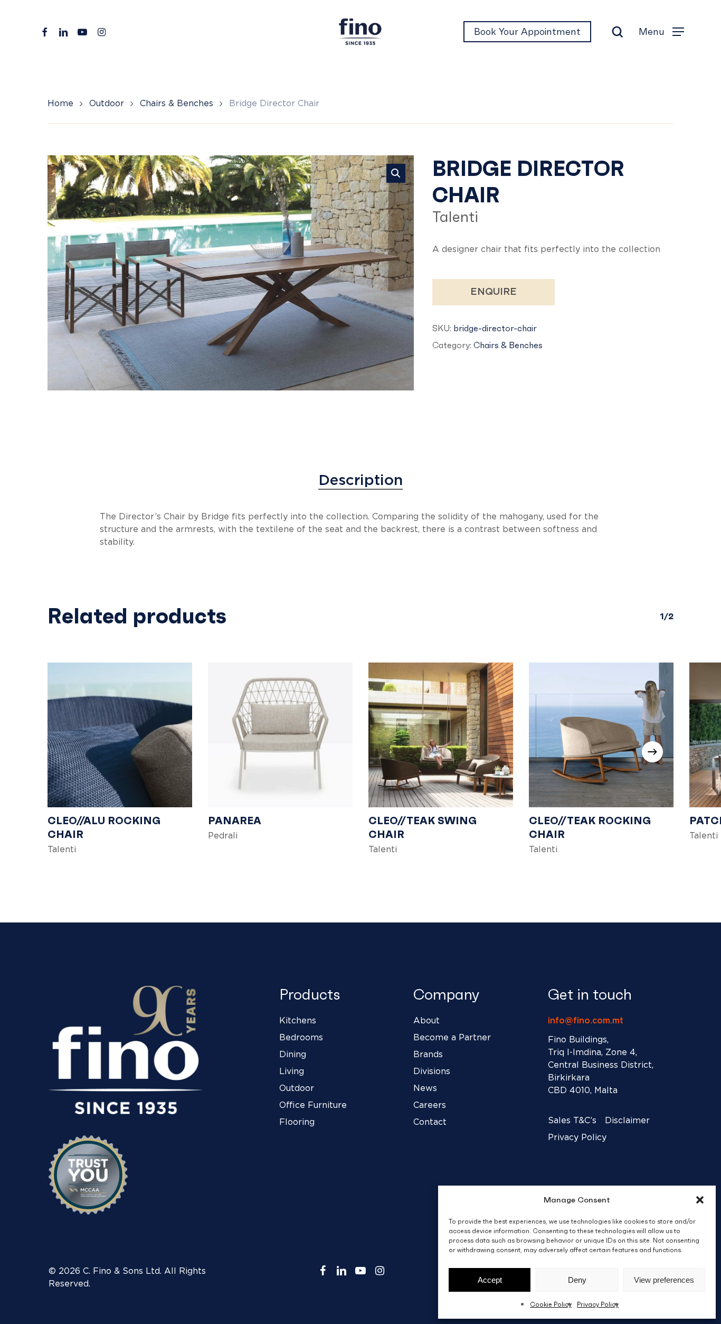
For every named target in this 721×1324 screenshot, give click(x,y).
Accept (490, 1279)
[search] (617, 32)
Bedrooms (301, 1037)
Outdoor (106, 103)
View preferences (664, 1279)
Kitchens (297, 1021)
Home (60, 103)
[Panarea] (280, 735)
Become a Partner (452, 1037)
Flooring (297, 1122)
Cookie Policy (551, 1304)
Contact (430, 1122)
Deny (577, 1279)
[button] (700, 1200)
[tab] (360, 481)
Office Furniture (313, 1105)
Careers (429, 1105)
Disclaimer (627, 1120)
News (425, 1088)
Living (291, 1071)
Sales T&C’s (572, 1120)
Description (360, 480)
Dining (292, 1054)
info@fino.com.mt (585, 1021)
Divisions (431, 1071)
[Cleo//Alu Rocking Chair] (120, 735)
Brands (428, 1054)
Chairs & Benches (176, 103)
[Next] (652, 751)
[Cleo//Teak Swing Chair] (440, 735)
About (426, 1021)
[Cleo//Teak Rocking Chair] (601, 735)
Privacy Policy (598, 1304)
